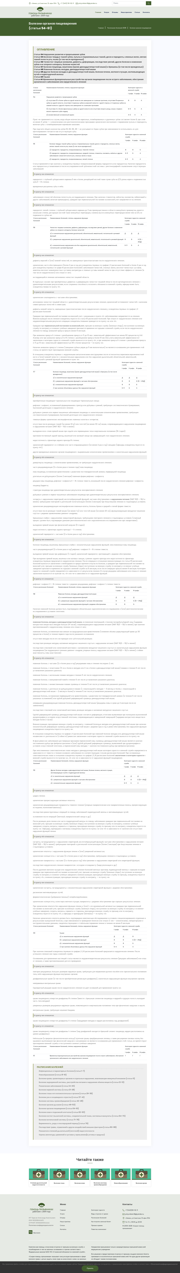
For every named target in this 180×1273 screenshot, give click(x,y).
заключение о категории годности (129, 755)
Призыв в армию (97, 1225)
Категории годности (98, 1210)
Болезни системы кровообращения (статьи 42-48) (61, 1101)
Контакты (146, 12)
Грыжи (42, 77)
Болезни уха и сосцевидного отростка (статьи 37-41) (61, 1097)
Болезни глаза (59, 1183)
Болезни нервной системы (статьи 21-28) (57, 1089)
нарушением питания (120, 499)
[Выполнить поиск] (148, 3)
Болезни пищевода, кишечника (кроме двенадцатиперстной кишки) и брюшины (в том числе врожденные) (89, 67)
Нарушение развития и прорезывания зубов (59, 54)
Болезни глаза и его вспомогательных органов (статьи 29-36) (66, 1093)
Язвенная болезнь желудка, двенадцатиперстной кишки (65, 69)
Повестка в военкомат (98, 1229)
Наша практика (126, 12)
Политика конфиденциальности (41, 1225)
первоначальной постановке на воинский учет (64, 325)
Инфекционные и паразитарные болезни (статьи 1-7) (62, 1071)
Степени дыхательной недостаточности (38, 1184)
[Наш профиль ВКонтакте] (30, 1232)
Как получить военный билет (101, 1222)
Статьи (137, 12)
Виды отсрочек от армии (99, 1214)
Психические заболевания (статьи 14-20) (57, 1086)
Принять (90, 1268)
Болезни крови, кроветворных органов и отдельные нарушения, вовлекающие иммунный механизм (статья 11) (87, 1078)
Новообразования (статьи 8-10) (53, 1074)
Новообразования (121, 1183)
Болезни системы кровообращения (100, 1184)
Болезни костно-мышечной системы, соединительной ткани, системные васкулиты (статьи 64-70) (82, 1116)
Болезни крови (141, 1183)
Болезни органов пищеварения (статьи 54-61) (59, 1108)
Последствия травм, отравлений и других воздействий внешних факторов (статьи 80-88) (78, 1127)
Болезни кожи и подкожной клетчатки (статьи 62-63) (62, 1112)
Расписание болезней (98, 1218)
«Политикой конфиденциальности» (164, 1264)
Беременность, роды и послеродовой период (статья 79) (63, 1123)
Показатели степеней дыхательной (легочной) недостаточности (66, 1131)
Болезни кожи (80, 1183)
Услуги (106, 12)
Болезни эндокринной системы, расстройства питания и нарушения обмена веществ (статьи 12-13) (81, 1082)
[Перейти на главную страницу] (41, 12)
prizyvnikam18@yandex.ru (134, 1214)
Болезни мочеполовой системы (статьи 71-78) (59, 1119)
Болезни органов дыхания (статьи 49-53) (57, 1104)
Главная (98, 12)
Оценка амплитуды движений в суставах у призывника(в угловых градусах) (72, 1134)
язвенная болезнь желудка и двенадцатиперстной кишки (57, 622)
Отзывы (115, 12)
